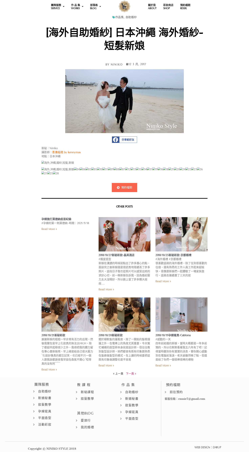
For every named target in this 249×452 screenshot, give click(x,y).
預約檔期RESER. (185, 6)
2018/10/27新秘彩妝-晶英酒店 (116, 255)
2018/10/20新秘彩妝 (111, 335)
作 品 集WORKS (75, 6)
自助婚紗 (131, 17)
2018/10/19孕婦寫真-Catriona (173, 335)
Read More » (49, 229)
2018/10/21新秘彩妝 (53, 335)
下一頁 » (131, 373)
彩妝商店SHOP (168, 6)
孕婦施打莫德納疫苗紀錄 (56, 219)
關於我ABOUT (152, 6)
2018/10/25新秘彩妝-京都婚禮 (173, 255)
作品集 (119, 17)
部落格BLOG (94, 6)
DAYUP (217, 447)
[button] (124, 139)
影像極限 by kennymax (66, 152)
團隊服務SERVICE (56, 6)
